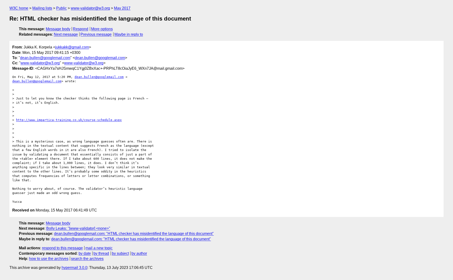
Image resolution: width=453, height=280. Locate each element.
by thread (101, 253)
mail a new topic (99, 248)
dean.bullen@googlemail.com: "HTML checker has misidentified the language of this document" (134, 234)
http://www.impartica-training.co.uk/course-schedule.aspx (69, 120)
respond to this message (62, 248)
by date (85, 253)
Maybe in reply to (128, 34)
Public (61, 8)
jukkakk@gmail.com (72, 47)
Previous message (96, 34)
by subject (120, 253)
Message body (58, 29)
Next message (66, 34)
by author (139, 253)
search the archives (87, 259)
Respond (80, 29)
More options (102, 29)
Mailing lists (42, 8)
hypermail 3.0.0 (74, 268)
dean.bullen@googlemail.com (45, 58)
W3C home (18, 8)
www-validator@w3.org (90, 8)
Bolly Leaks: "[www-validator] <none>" (78, 228)
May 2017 (122, 8)
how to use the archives (48, 259)
